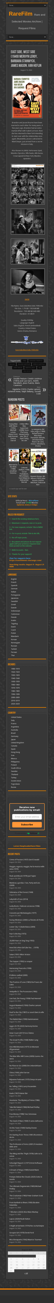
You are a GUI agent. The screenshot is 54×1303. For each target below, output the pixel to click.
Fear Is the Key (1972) (17, 934)
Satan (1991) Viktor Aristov (19, 954)
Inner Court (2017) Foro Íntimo (21, 1033)
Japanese (14, 598)
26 (23, 1268)
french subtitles (39, 364)
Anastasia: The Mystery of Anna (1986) (24, 1100)
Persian (14, 652)
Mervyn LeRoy (30, 368)
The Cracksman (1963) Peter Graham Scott (26, 1196)
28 (33, 1268)
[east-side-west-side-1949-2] (27, 251)
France (13, 724)
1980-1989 (15, 691)
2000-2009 (15, 697)
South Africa (16, 768)
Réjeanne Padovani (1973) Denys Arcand (25, 1079)
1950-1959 (15, 681)
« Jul (26, 1273)
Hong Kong (15, 752)
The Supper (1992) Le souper (20, 961)
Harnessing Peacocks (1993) (20, 968)
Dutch (13, 627)
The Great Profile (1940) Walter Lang (23, 1040)
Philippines (15, 762)
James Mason (17, 368)
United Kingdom (17, 743)
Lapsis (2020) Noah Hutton (19, 1219)
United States (16, 717)
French (13, 582)
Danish (13, 608)
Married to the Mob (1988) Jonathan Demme (13, 469)
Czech (13, 630)
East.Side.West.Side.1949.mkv (27, 350)
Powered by (20, 833)
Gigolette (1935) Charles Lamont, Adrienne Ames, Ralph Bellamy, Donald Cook (24, 390)
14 (33, 1262)
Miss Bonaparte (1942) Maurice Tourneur (25, 1240)
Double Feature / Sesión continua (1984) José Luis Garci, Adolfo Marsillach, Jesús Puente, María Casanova (27, 381)
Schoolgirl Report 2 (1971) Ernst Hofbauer (25, 1163)
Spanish (14, 585)
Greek (13, 604)
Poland (14, 765)
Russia (13, 787)
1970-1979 (15, 688)
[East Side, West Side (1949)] (27, 96)
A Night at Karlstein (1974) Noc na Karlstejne (26, 1226)
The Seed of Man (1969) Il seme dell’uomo (26, 1121)
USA (39, 368)
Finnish (13, 617)
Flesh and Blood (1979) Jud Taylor (22, 876)
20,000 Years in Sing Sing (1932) (21, 941)
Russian (14, 646)
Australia (14, 730)
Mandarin (15, 636)
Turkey (13, 778)
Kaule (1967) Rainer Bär (18, 1093)
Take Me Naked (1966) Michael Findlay (24, 1107)
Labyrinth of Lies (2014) (18, 899)
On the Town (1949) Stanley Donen (23, 1128)
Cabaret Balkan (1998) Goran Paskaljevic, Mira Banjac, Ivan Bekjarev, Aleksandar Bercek (24, 475)
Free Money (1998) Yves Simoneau (22, 1114)
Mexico (14, 758)
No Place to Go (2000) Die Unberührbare (25, 1066)
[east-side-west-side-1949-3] (27, 281)
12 (23, 1262)
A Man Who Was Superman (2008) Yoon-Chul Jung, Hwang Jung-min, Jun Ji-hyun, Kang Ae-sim (24, 432)
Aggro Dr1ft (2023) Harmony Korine (23, 1026)
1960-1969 (15, 685)
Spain (13, 749)
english (12, 364)
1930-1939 (15, 675)
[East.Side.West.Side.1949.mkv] (27, 184)
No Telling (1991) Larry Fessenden (22, 1086)
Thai (13, 655)
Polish (13, 633)
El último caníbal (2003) (18, 975)
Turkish (14, 649)
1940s (24, 361)
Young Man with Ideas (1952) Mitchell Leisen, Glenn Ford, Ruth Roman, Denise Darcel (13, 432)
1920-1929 (15, 672)
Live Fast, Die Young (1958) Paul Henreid (25, 998)
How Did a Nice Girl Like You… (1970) (24, 948)
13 (28, 1262)
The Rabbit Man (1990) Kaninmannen (23, 1019)
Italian (13, 592)
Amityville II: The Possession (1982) (23, 991)
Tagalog (14, 624)
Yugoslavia (15, 784)
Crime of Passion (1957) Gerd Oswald (24, 860)
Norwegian (15, 643)
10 (11, 1262)
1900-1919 (15, 669)
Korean (14, 639)
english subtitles (24, 364)
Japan (13, 739)
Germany (14, 736)
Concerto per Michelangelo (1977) (22, 913)
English (14, 579)
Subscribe (27, 824)
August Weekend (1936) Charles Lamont (25, 1005)
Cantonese (15, 614)
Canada (14, 746)
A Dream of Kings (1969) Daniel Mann (24, 1170)
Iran (12, 755)
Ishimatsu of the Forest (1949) (21, 892)
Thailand (14, 774)
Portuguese (15, 595)
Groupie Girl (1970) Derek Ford (21, 1233)
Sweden (14, 771)
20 (28, 1265)
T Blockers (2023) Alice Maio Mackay (23, 1212)
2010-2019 (15, 701)
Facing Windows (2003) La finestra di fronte (26, 920)
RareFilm (21, 14)
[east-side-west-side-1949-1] (27, 221)
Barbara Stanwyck (36, 361)
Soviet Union (16, 781)
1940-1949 (15, 678)
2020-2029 (15, 704)
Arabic (13, 620)
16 (44, 1262)
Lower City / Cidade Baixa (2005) (22, 927)
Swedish (14, 601)
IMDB (27, 299)
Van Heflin (27, 371)
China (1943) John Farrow (19, 1073)
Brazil (13, 733)
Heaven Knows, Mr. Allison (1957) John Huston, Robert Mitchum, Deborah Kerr (37, 480)
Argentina (15, 727)
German (14, 589)
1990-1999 (15, 694)
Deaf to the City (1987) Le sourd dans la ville (26, 1012)
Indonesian (15, 611)
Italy (13, 720)
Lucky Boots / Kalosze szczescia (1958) (24, 906)
